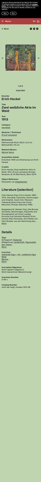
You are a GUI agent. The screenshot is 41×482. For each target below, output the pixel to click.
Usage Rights (20, 90)
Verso (11, 152)
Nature (5, 152)
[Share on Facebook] (31, 29)
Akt (3, 245)
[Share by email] (34, 29)
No (13, 14)
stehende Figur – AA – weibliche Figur (19, 255)
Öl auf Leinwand (9, 135)
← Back (5, 29)
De (34, 21)
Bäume (5, 259)
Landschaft (19, 242)
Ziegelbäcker (21, 182)
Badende (17, 240)
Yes (5, 14)
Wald (4, 257)
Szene (8, 245)
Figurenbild (30, 242)
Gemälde (6, 128)
